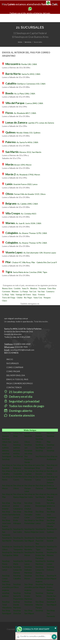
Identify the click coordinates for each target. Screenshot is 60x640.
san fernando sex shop (28, 450)
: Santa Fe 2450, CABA (22, 74)
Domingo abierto (20, 410)
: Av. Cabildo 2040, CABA (21, 204)
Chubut (19, 298)
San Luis (32, 292)
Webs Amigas (30, 430)
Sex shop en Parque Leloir (29, 488)
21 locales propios (21, 392)
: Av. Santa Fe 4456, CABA (21, 142)
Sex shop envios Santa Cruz (7, 514)
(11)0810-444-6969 (22, 344)
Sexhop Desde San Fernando (51, 596)
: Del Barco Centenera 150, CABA (25, 84)
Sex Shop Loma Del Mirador (51, 523)
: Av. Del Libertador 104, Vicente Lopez (30, 252)
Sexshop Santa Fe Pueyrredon (18, 596)
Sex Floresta (41, 456)
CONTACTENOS (14, 387)
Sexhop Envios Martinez (50, 587)
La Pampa (24, 292)
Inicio (20, 42)
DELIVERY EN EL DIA (15, 375)
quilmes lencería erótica (16, 450)
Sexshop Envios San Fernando (40, 555)
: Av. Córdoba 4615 (20, 213)
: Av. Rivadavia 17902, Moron (22, 174)
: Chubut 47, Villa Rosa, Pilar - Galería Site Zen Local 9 (31, 262)
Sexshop (39, 610)
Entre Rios (51, 288)
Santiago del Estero (23, 295)
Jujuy (34, 295)
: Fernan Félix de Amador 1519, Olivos (25, 194)
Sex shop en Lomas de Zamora (52, 479)
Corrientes (6, 292)
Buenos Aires (7, 288)
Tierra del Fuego (8, 298)
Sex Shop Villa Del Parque (40, 605)
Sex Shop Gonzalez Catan (28, 514)
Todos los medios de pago (26, 406)
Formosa (41, 295)
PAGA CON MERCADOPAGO (19, 383)
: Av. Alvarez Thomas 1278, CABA (26, 233)
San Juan (41, 292)
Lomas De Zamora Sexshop (6, 436)
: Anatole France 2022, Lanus (21, 184)
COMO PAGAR (13, 371)
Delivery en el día (20, 396)
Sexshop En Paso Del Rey (41, 541)
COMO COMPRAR (14, 367)
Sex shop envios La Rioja (51, 506)
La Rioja (5, 295)
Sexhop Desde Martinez (17, 605)
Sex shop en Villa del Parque (52, 497)
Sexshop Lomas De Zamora (17, 570)
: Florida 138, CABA (21, 64)
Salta (12, 295)
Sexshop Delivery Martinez (28, 570)
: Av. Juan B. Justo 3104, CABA (23, 223)
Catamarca (50, 292)
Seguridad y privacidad (23, 401)
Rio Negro (28, 298)
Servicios (28, 42)
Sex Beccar (18, 456)
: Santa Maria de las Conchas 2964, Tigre (26, 272)
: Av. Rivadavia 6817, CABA (20, 113)
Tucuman (42, 288)
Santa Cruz (37, 298)
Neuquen (47, 298)
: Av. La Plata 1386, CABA (20, 93)
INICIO (9, 359)
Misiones (15, 292)
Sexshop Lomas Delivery (6, 578)
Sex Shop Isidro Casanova (40, 514)
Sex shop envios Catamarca (18, 506)
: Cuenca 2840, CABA (24, 103)
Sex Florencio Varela (28, 459)
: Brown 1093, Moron (18, 165)
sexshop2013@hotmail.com (22, 350)
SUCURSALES (12, 363)
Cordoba (17, 288)
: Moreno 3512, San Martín (23, 152)
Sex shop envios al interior (6, 506)
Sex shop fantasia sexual (17, 514)
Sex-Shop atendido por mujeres (41, 578)
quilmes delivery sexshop (5, 450)
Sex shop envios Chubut (28, 506)
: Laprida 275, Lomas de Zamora (29, 123)
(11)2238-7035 (21, 347)
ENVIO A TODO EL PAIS (17, 379)
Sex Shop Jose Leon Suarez (6, 523)
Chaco (4, 301)
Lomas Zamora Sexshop (39, 436)
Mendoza (33, 288)
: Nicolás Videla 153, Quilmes (22, 132)
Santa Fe (25, 288)
